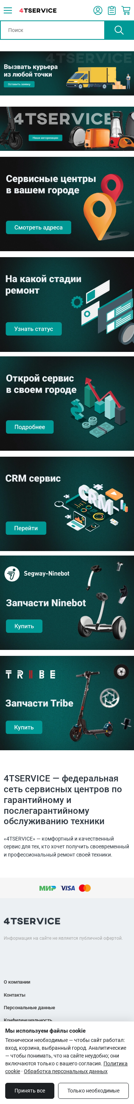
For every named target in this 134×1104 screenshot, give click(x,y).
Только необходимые (93, 1091)
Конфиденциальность (28, 1020)
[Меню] (8, 10)
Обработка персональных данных (66, 1071)
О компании (17, 982)
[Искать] (119, 30)
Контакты (14, 995)
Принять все (30, 1091)
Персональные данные (29, 1007)
